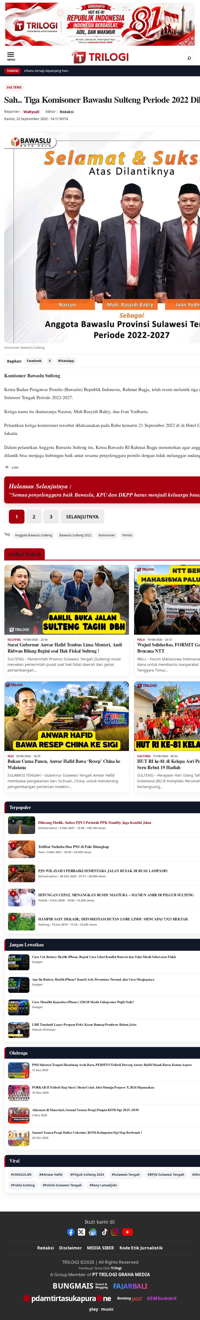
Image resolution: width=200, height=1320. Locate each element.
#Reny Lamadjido (103, 1185)
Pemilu (127, 535)
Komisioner (107, 535)
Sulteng (14, 87)
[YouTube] (127, 1232)
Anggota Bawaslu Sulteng (33, 535)
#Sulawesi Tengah (126, 1174)
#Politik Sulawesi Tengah (62, 1185)
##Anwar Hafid (51, 1174)
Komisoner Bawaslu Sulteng (32, 375)
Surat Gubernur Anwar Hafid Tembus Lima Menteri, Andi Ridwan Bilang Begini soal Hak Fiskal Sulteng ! (65, 647)
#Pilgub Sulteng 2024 (87, 1174)
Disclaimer (70, 1248)
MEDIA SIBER (100, 1248)
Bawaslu (73, 389)
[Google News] (93, 1232)
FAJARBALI (130, 1285)
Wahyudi (31, 111)
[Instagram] (115, 1232)
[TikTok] (104, 1232)
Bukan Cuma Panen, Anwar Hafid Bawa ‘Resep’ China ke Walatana (64, 764)
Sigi (11, 756)
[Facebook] (70, 1232)
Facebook (34, 361)
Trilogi (116, 1268)
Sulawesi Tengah (19, 397)
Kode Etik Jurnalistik (141, 1248)
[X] (81, 1232)
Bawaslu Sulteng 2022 (75, 535)
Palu (141, 639)
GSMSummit (162, 1298)
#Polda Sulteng (23, 1185)
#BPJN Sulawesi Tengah (166, 1174)
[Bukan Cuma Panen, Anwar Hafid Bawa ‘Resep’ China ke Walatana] (66, 716)
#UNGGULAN (21, 1174)
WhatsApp (66, 361)
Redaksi (45, 1248)
